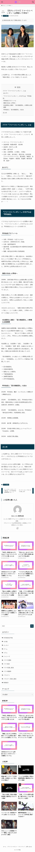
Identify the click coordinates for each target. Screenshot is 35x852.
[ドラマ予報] (17, 2)
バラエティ (7, 675)
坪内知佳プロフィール (9, 100)
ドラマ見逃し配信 (9, 667)
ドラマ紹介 (5, 15)
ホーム (4, 846)
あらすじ (5, 93)
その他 (5, 641)
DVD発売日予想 (8, 638)
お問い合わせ (29, 846)
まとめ (5, 112)
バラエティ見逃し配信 (10, 679)
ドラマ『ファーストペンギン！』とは (14, 90)
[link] (17, 528)
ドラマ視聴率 (7, 671)
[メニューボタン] (2, 2)
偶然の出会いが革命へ (9, 103)
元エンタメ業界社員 (17, 516)
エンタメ (6, 645)
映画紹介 (6, 682)
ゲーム (5, 649)
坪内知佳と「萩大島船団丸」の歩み (13, 109)
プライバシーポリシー (12, 846)
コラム (5, 652)
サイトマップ (22, 846)
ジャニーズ (7, 656)
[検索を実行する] (32, 626)
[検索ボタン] (33, 2)
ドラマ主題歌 (7, 660)
